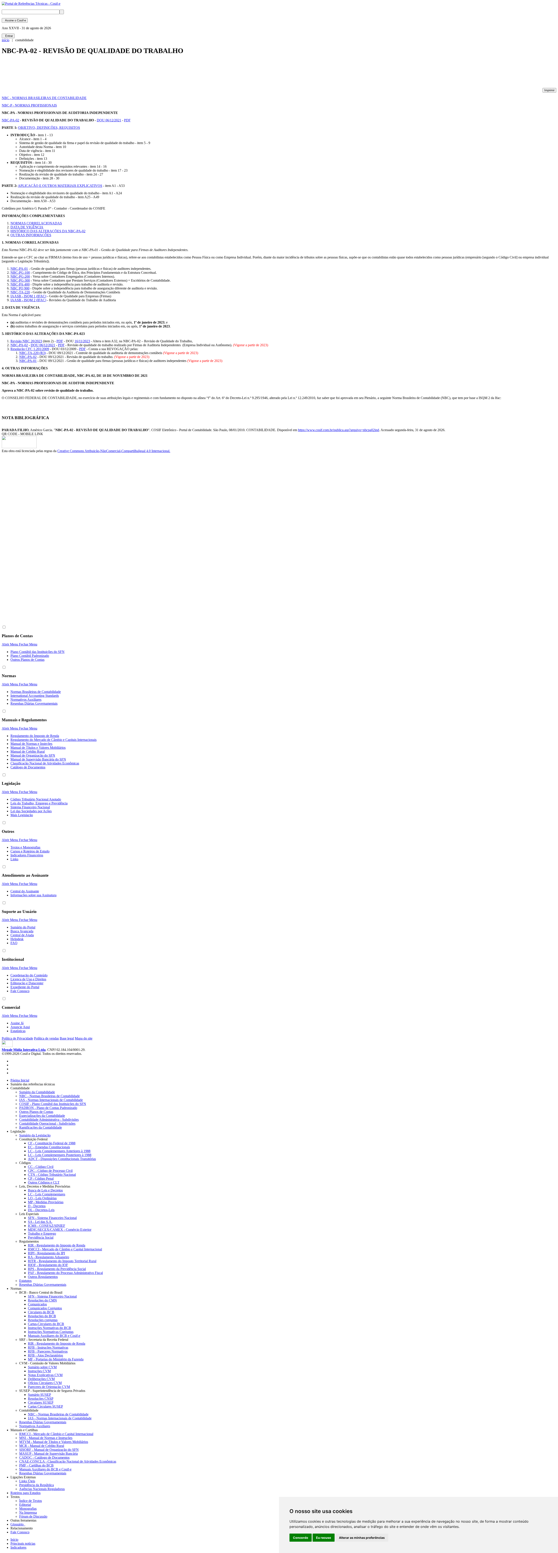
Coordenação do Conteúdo (29, 975)
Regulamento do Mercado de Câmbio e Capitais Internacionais (53, 740)
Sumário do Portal (22, 927)
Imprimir (549, 90)
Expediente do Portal (24, 987)
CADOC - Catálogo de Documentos (44, 1457)
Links (14, 859)
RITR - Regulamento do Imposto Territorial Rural (62, 1261)
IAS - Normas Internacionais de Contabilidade (51, 1100)
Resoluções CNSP (40, 1398)
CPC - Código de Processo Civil (50, 1170)
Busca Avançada (21, 931)
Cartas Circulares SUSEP (45, 1406)
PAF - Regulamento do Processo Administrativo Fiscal (65, 1273)
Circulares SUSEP (40, 1402)
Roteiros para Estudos (25, 1493)
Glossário (17, 1524)
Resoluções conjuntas (43, 1320)
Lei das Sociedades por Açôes (31, 811)
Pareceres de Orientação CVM (49, 1387)
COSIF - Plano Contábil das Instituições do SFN (52, 1104)
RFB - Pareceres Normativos (48, 1351)
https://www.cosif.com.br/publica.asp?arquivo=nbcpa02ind (338, 430)
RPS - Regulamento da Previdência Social (57, 1269)
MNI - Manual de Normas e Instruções (45, 1438)
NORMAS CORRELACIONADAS (36, 223)
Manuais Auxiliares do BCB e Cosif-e (54, 1336)
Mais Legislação (21, 815)
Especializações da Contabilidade (42, 1115)
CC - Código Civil (40, 1167)
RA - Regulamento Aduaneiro (48, 1257)
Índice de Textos (30, 1501)
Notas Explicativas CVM (45, 1375)
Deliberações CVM (41, 1379)
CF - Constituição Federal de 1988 (51, 1143)
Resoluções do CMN (42, 1300)
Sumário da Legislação (35, 1135)
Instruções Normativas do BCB (49, 1328)
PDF (127, 120)
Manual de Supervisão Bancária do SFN (38, 759)
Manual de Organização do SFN (32, 755)
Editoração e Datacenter (26, 983)
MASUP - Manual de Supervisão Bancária (48, 1453)
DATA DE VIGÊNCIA (26, 227)
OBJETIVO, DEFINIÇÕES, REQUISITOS (49, 127)
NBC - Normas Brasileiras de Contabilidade (49, 1096)
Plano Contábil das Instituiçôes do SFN (37, 652)
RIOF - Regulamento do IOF (48, 1265)
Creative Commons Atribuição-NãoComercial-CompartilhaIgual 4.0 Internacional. (113, 451)
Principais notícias (22, 1543)
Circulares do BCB (41, 1312)
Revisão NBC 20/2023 (26, 341)
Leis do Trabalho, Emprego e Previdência (39, 803)
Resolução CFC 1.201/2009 (29, 349)
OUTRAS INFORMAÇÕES (30, 235)
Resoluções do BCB (42, 1316)
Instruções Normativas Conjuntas (50, 1332)
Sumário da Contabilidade (37, 1092)
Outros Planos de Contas (27, 659)
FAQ (13, 943)
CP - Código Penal (41, 1178)
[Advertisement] (81, 73)
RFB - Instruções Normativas (48, 1347)
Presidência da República (36, 1485)
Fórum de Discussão (33, 1516)
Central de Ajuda (22, 935)
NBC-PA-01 (19, 268)
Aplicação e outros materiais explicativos (60, 186)
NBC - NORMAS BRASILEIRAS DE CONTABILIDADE (44, 98)
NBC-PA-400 (20, 284)
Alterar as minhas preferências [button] (362, 1537)
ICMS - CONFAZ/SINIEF (46, 1226)
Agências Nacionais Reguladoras (42, 1489)
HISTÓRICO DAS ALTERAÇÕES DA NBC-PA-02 (47, 231)
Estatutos (25, 1281)
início (5, 40)
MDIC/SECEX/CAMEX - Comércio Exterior (59, 1229)
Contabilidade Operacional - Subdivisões (47, 1123)
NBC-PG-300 (20, 280)
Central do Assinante (24, 891)
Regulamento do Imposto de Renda (34, 736)
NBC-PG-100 (20, 272)
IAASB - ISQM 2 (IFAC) (28, 300)
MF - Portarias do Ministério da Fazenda (55, 1359)
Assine (14, 20)
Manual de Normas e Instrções (31, 744)
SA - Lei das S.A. (40, 1222)
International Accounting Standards (34, 695)
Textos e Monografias (25, 847)
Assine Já (17, 1023)
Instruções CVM (39, 1371)
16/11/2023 (82, 341)
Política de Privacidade (17, 1038)
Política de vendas (46, 1038)
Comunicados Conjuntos (45, 1308)
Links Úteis (27, 1481)
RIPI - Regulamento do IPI (46, 1253)
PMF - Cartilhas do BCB (36, 1465)
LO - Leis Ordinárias (42, 1198)
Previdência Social (40, 1237)
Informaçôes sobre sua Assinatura (33, 895)
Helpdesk (17, 939)
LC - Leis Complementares (46, 1194)
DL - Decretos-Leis (41, 1210)
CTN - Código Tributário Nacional (52, 1174)
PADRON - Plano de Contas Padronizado (48, 1108)
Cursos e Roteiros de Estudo (29, 851)
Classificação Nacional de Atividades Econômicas (44, 763)
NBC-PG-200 (20, 276)
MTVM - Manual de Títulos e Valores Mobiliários (53, 1442)
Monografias (28, 1508)
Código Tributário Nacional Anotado (35, 799)
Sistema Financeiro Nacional (30, 807)
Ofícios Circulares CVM (45, 1383)
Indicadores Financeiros (26, 855)
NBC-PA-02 (10, 120)
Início (14, 1539)
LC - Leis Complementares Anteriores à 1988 (59, 1151)
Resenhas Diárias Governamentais (34, 703)
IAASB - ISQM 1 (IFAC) (28, 296)
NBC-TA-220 (20, 292)
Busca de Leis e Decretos (45, 1190)
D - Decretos (37, 1206)
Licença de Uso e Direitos (28, 979)
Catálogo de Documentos (27, 767)
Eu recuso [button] (323, 1537)
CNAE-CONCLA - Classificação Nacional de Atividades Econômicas (67, 1461)
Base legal (67, 1038)
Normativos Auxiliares (25, 699)
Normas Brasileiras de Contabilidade (35, 692)
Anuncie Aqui (20, 1027)
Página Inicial (19, 1080)
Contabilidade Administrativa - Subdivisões (49, 1119)
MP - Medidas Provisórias (45, 1202)
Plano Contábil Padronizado (29, 656)
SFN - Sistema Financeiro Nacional (52, 1218)
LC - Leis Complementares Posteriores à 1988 (59, 1155)
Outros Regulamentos (43, 1277)
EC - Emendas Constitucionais (49, 1147)
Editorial (25, 1505)
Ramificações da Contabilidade (40, 1127)
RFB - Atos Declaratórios (45, 1355)
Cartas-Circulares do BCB (46, 1324)
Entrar (8, 36)
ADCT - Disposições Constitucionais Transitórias (62, 1159)
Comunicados (37, 1304)
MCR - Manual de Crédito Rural (41, 1446)
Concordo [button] (300, 1537)
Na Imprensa (28, 1512)
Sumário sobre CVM (42, 1367)
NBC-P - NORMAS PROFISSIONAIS (29, 105)
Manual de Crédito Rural (27, 751)
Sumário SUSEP (39, 1394)
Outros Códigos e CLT (44, 1182)
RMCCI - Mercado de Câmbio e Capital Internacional (65, 1249)
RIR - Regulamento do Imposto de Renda (56, 1245)
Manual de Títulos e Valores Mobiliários (38, 747)
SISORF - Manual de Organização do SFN (49, 1449)
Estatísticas (18, 1031)
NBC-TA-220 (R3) (32, 353)
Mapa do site (83, 1038)
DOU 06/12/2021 (109, 120)
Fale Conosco (19, 991)
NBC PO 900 (19, 288)
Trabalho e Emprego (42, 1233)
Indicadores (18, 1547)
